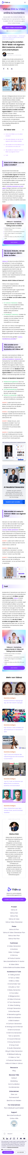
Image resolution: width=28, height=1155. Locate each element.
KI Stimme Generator (14, 1033)
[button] (14, 1149)
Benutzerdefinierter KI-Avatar (14, 961)
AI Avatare (14, 949)
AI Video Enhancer (14, 999)
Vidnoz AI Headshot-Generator (11, 359)
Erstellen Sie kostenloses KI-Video (14, 899)
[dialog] (14, 1147)
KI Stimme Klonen (14, 1030)
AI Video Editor (14, 964)
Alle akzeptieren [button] (8, 1152)
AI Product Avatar (14, 958)
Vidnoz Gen (14, 913)
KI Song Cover (14, 1045)
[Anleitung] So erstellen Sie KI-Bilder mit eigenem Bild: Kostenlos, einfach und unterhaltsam (13, 37)
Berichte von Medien (14, 1101)
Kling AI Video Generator (14, 1051)
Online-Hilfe (14, 1118)
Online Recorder (14, 1011)
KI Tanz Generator (14, 1002)
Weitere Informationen (12, 1147)
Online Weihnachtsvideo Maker (14, 968)
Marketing (14, 1081)
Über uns (14, 1094)
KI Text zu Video (14, 978)
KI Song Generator (14, 1042)
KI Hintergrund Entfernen (14, 1027)
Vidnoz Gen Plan (14, 936)
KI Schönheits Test (14, 984)
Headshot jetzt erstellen (13, 502)
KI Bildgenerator (14, 996)
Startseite (4, 36)
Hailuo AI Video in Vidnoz (14, 1063)
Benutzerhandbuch (14, 1115)
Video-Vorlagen (14, 952)
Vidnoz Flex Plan (14, 939)
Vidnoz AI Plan (14, 929)
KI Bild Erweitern (14, 1021)
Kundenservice (14, 1087)
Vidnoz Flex (14, 916)
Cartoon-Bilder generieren (10, 530)
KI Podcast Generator (14, 1060)
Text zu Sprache (14, 1036)
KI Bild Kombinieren (14, 1018)
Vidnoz (16, 598)
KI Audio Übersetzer (14, 1048)
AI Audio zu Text (14, 987)
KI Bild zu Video (14, 981)
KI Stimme (14, 955)
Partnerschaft (14, 1097)
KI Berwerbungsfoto (14, 1014)
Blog (14, 1071)
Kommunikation (14, 1084)
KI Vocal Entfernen (14, 1039)
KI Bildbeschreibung (14, 1054)
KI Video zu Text (14, 1057)
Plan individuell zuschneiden (14, 1108)
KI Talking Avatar (14, 975)
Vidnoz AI (5, 261)
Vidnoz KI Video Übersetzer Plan (14, 933)
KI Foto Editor (14, 993)
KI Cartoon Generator (14, 1024)
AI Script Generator (14, 1008)
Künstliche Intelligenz (12, 36)
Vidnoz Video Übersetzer (14, 922)
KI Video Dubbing (14, 1005)
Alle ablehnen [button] (20, 1152)
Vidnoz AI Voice (14, 919)
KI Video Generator (14, 946)
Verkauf (14, 1078)
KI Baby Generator (14, 990)
